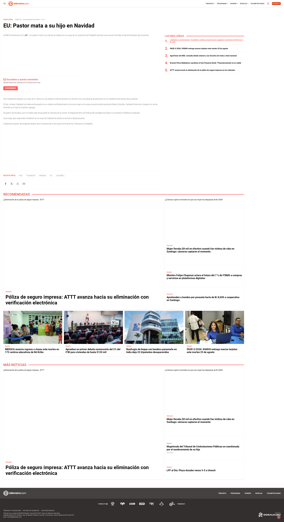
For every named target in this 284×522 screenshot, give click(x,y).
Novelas (243, 3)
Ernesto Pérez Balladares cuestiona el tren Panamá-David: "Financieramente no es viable (205, 63)
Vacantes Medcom (47, 510)
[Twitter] (12, 184)
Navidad (42, 176)
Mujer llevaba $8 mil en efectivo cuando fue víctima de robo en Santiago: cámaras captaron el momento (200, 250)
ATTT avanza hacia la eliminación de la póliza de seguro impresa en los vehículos (202, 70)
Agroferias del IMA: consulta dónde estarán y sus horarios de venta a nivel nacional (203, 56)
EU (51, 176)
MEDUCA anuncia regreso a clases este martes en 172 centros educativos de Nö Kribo (32, 351)
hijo (20, 176)
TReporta (209, 3)
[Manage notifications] (279, 517)
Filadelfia (31, 176)
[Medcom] (181, 505)
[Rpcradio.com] (152, 505)
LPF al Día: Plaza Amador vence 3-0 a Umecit (191, 470)
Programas (222, 3)
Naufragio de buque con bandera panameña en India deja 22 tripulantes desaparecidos (151, 351)
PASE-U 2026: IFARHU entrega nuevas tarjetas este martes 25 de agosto (199, 48)
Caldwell (60, 176)
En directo (276, 3)
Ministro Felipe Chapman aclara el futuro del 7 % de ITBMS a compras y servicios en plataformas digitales (204, 277)
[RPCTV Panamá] (113, 505)
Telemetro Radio (257, 3)
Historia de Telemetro (31, 510)
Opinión (233, 3)
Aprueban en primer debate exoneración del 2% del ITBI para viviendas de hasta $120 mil (93, 351)
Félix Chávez (170, 452)
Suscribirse (10, 88)
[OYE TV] (122, 505)
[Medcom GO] (103, 505)
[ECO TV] (142, 505)
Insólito (18, 19)
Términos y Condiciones (12, 510)
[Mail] (24, 184)
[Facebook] (5, 184)
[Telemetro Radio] (171, 505)
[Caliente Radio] (161, 505)
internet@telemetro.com (14, 517)
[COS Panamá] (132, 505)
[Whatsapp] (18, 184)
